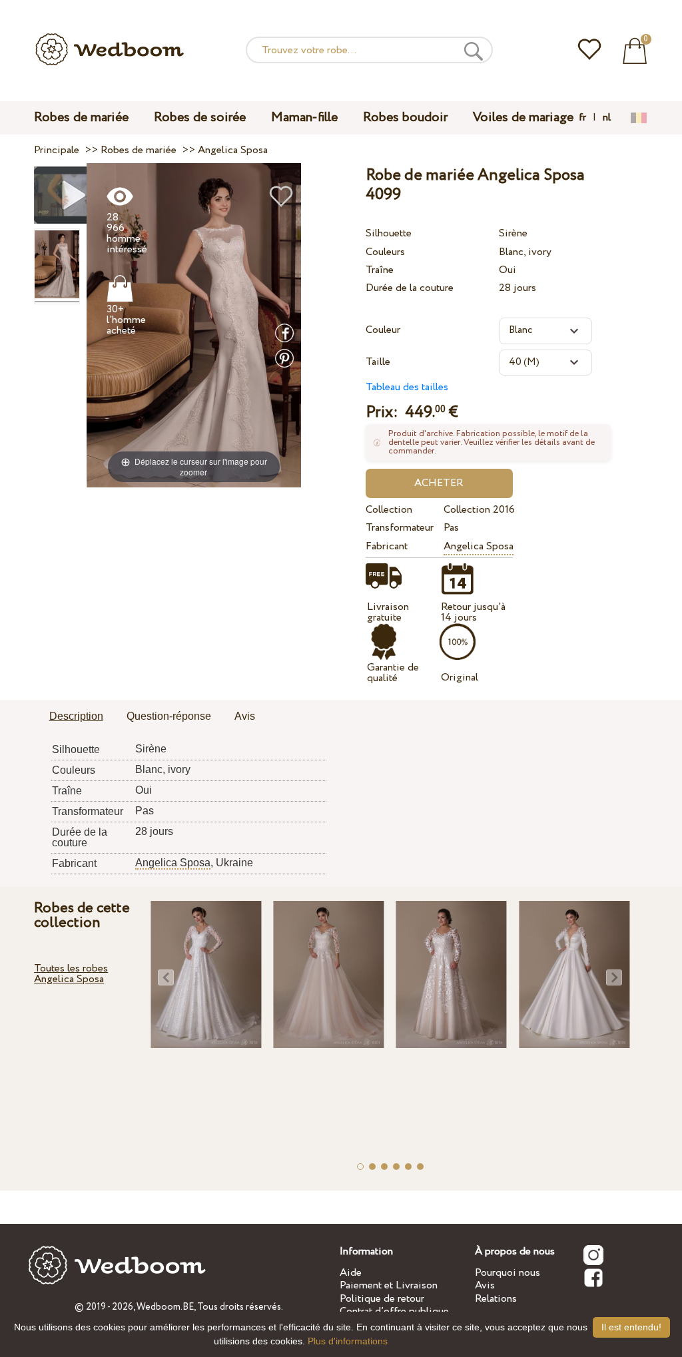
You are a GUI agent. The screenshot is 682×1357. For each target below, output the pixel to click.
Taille (378, 362)
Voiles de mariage (523, 117)
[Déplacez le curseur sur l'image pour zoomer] (194, 324)
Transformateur (400, 527)
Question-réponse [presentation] (169, 716)
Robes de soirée (200, 117)
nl (607, 118)
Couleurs (385, 252)
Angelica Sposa (478, 546)
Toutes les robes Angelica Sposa (71, 974)
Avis (485, 1285)
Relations (496, 1298)
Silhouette (389, 233)
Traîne (380, 270)
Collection (389, 509)
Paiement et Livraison (389, 1285)
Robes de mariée (81, 117)
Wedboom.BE (165, 1307)
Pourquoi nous (507, 1272)
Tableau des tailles (407, 387)
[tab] (76, 717)
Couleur (383, 330)
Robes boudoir (405, 117)
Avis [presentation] (244, 716)
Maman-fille (304, 117)
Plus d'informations (348, 1341)
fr (582, 118)
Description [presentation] (76, 716)
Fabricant (387, 546)
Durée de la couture (410, 288)
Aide (351, 1272)
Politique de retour (382, 1298)
